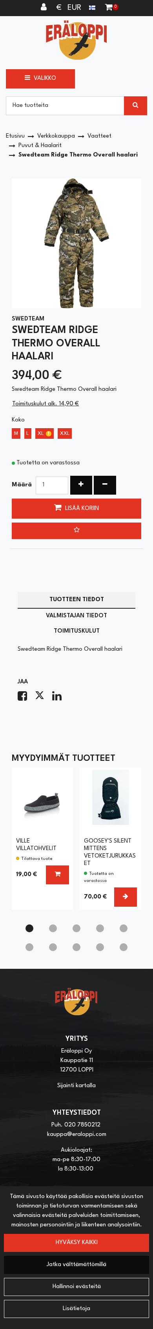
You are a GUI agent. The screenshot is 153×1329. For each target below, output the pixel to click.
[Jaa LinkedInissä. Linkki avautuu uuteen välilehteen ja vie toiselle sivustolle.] (60, 698)
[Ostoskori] (109, 8)
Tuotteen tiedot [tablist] (76, 600)
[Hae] (135, 105)
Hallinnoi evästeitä (77, 1287)
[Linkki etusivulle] (76, 40)
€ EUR (72, 8)
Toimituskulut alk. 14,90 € (45, 404)
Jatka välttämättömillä (76, 1265)
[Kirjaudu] (45, 8)
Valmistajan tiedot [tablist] (76, 616)
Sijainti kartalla (76, 1086)
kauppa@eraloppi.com (76, 1135)
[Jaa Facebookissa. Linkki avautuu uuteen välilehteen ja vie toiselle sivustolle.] (26, 698)
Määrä (22, 485)
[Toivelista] (76, 531)
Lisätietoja (76, 1309)
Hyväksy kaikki (77, 1243)
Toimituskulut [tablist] (77, 631)
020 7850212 (82, 1125)
